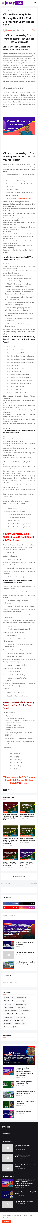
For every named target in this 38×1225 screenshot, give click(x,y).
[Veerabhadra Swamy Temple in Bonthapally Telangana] (8, 965)
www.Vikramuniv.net (24, 198)
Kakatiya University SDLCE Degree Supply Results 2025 (9, 864)
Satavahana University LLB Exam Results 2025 (27, 815)
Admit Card (9, 1001)
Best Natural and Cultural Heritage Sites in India (22, 1156)
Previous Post (6, 883)
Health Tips (8, 1014)
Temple (7, 1020)
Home (5, 11)
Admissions (21, 997)
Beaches (21, 1007)
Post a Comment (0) (19, 877)
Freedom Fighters (10, 1010)
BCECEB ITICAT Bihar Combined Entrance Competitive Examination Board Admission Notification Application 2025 (25, 1071)
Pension (20, 1014)
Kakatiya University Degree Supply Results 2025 (27, 864)
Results (10, 11)
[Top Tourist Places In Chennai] (8, 955)
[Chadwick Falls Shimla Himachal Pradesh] (7, 1167)
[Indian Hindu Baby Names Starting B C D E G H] (8, 1084)
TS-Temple (20, 1017)
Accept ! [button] (6, 1221)
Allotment (21, 1001)
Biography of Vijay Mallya (23, 1111)
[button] (2, 3)
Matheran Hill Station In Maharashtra (22, 1146)
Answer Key (9, 1004)
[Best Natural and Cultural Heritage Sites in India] (7, 1158)
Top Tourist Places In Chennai (25, 952)
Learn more (5, 1217)
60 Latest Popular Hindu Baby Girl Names (25, 943)
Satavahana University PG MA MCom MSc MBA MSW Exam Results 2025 (10, 817)
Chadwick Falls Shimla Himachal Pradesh (25, 1165)
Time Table (20, 1023)
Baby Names (9, 1007)
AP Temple (8, 997)
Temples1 (8, 1023)
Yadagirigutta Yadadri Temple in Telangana (25, 1102)
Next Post (33, 883)
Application (21, 1004)
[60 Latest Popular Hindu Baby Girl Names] (8, 945)
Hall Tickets (25, 1010)
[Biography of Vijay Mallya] (8, 1114)
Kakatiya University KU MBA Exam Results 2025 (27, 839)
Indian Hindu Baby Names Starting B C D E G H (24, 1082)
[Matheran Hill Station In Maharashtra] (7, 1148)
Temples (18, 1020)
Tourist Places (10, 1027)
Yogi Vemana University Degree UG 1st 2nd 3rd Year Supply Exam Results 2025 (10, 841)
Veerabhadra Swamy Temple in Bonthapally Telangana (25, 963)
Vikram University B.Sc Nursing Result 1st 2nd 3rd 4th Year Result (19, 780)
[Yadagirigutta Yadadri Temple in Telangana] (8, 1104)
